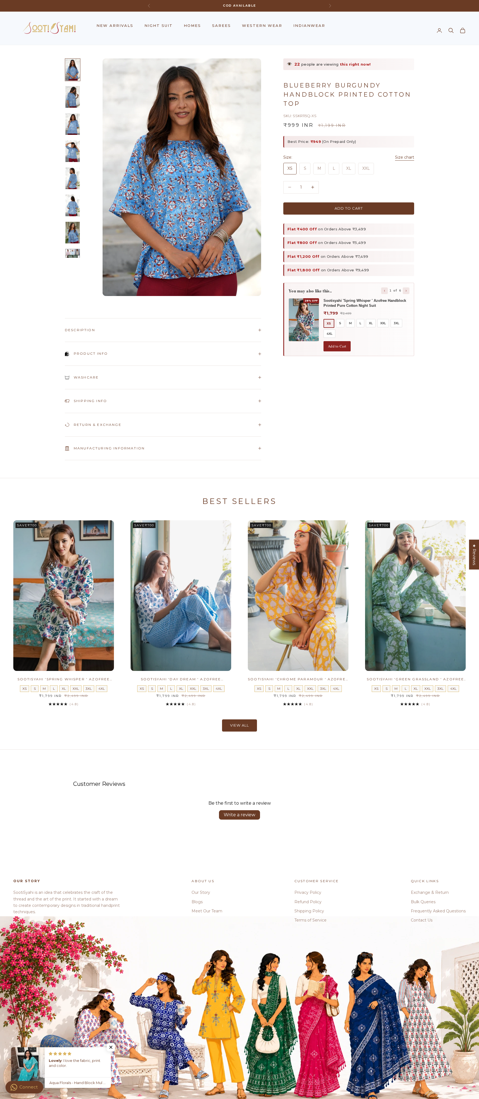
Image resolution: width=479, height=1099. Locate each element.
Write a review (239, 814)
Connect (28, 1087)
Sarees (221, 25)
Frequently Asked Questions (438, 910)
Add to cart (349, 208)
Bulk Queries (423, 901)
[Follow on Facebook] (16, 939)
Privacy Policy (307, 892)
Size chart (404, 157)
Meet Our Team (207, 910)
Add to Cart (337, 346)
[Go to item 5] (72, 178)
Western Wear (262, 25)
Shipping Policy (309, 910)
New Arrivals (114, 25)
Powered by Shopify (79, 958)
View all (239, 725)
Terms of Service (310, 920)
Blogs (197, 901)
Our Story (201, 892)
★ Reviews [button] (474, 554)
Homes (192, 25)
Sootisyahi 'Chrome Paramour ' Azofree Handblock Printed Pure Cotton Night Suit (298, 679)
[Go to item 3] (72, 124)
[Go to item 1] (72, 69)
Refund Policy (308, 901)
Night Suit (158, 25)
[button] (111, 1047)
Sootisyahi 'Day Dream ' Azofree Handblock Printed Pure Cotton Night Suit (181, 679)
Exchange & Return (430, 892)
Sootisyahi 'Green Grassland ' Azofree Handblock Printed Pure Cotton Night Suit (415, 679)
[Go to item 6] (72, 205)
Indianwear (309, 25)
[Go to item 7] (72, 232)
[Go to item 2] (72, 97)
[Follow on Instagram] (30, 939)
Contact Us (421, 920)
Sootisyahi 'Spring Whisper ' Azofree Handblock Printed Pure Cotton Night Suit (63, 679)
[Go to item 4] (72, 151)
